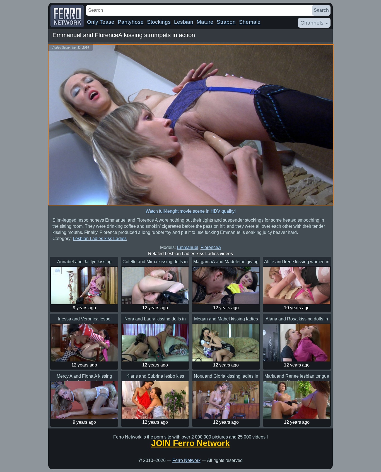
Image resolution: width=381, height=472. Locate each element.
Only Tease (100, 22)
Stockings (159, 22)
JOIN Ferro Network (190, 443)
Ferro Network (186, 460)
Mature (205, 22)
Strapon (226, 22)
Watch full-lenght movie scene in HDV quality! (191, 211)
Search (321, 10)
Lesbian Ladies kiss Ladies (100, 238)
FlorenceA (211, 247)
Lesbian (183, 22)
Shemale (250, 22)
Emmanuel (187, 247)
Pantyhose (131, 22)
